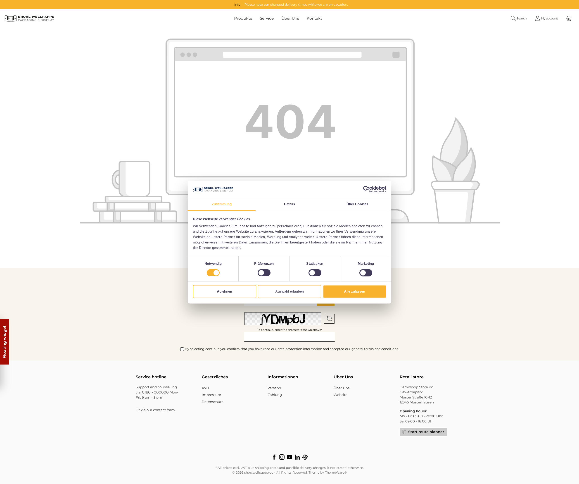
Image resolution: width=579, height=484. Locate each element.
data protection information (300, 349)
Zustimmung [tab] (222, 204)
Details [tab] (289, 204)
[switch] (264, 272)
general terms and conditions (374, 349)
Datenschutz (212, 402)
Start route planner (425, 432)
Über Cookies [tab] (357, 204)
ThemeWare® (336, 472)
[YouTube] (289, 457)
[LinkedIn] (297, 457)
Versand (274, 388)
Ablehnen (224, 291)
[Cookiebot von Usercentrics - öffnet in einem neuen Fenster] (366, 189)
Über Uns (341, 388)
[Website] (304, 457)
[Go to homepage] (29, 18)
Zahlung (275, 395)
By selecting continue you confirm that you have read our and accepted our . (292, 349)
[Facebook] (274, 457)
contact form (164, 410)
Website (340, 395)
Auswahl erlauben (289, 291)
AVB (205, 388)
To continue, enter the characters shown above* (289, 329)
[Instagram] (281, 457)
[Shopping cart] (568, 18)
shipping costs (266, 468)
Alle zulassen (354, 291)
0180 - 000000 (155, 392)
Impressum (211, 395)
